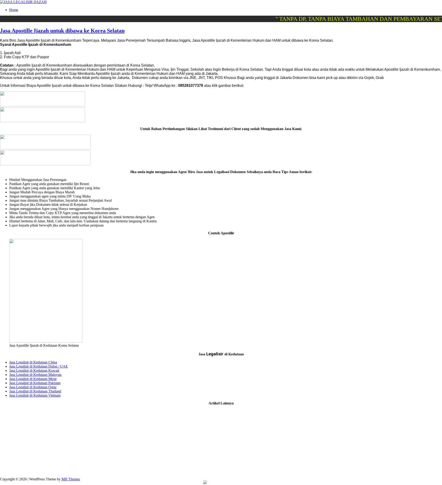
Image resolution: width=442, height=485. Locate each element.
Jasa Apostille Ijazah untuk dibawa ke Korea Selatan (62, 31)
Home (13, 10)
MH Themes (70, 479)
